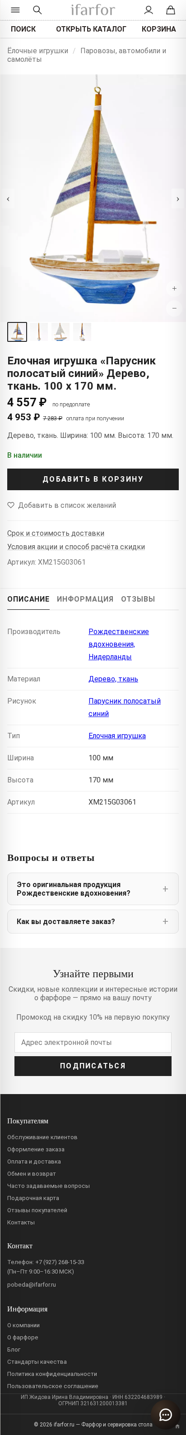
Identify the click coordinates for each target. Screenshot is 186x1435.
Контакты (21, 1222)
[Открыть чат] (166, 1415)
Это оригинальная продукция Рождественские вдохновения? (73, 888)
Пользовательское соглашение (52, 1386)
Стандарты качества (37, 1361)
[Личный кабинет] (148, 10)
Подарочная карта (33, 1198)
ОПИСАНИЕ (28, 599)
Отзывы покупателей (37, 1210)
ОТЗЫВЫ (138, 599)
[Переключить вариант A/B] (177, 1426)
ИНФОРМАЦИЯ (85, 599)
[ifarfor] (93, 10)
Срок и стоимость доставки (55, 533)
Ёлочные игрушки (37, 50)
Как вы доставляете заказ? (66, 921)
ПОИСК (23, 29)
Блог (13, 1349)
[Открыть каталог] (15, 10)
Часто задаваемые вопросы (48, 1185)
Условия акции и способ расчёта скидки (76, 547)
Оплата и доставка (34, 1161)
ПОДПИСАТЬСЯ (93, 1066)
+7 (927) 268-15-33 (59, 1262)
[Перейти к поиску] (37, 10)
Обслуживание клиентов (42, 1137)
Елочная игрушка (117, 735)
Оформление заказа (36, 1149)
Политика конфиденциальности (52, 1374)
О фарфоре (22, 1337)
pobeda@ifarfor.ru (31, 1284)
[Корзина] (170, 10)
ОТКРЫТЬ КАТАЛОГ (91, 29)
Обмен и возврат (31, 1173)
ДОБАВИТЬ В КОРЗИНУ (93, 479)
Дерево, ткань (113, 679)
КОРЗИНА (159, 29)
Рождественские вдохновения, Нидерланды (118, 644)
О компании (23, 1325)
